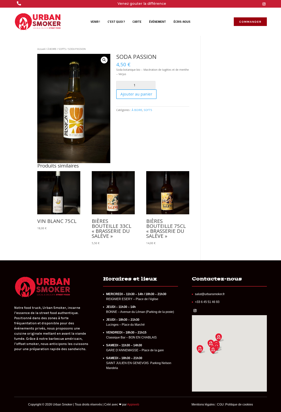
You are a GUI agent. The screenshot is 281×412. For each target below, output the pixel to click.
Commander (250, 21)
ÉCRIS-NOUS (182, 22)
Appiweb (133, 404)
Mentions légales (203, 404)
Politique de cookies (239, 404)
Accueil (41, 49)
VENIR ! (95, 22)
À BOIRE (51, 49)
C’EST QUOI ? (116, 22)
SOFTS (62, 49)
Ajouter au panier (136, 94)
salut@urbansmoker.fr (210, 294)
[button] (104, 60)
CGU (220, 404)
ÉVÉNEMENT (157, 22)
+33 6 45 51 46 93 (207, 302)
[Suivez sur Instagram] (264, 4)
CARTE (136, 22)
